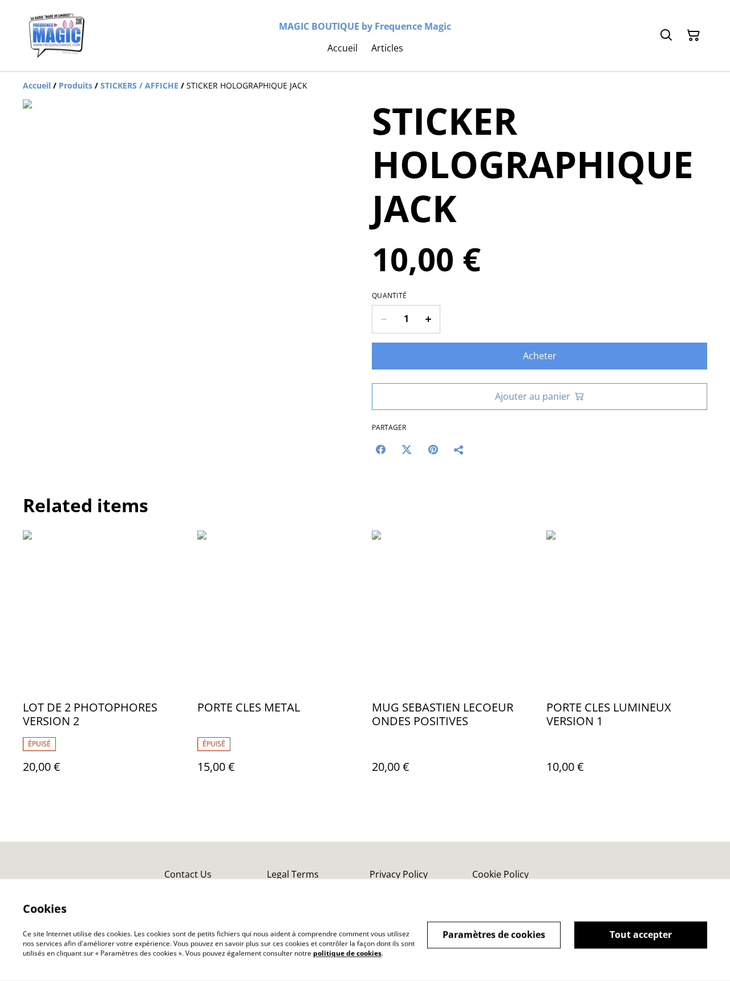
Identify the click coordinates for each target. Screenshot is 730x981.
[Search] (666, 35)
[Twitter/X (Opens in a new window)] (406, 449)
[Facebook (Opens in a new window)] (380, 449)
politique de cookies (347, 953)
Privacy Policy (399, 874)
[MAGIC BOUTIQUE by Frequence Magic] (57, 35)
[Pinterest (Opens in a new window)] (432, 449)
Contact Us (188, 874)
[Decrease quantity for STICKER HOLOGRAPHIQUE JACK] (383, 319)
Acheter (540, 355)
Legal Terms (293, 874)
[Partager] (459, 449)
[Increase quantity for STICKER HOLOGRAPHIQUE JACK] (428, 319)
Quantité (389, 296)
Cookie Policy (500, 874)
